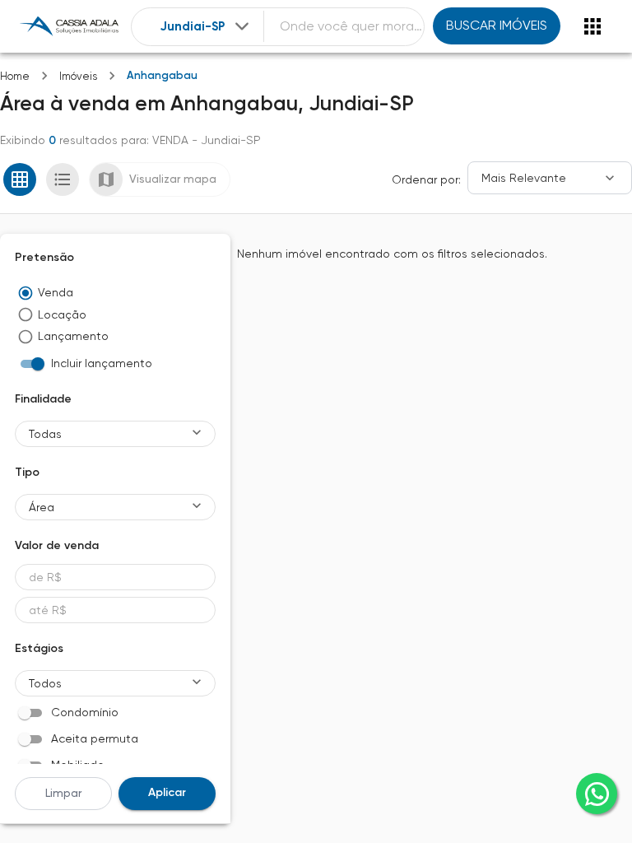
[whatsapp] (596, 793)
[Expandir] (241, 26)
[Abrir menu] (592, 26)
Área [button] (41, 507)
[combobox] (205, 27)
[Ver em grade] (19, 179)
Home (15, 76)
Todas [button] (45, 433)
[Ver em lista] (62, 179)
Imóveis (78, 76)
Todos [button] (45, 683)
